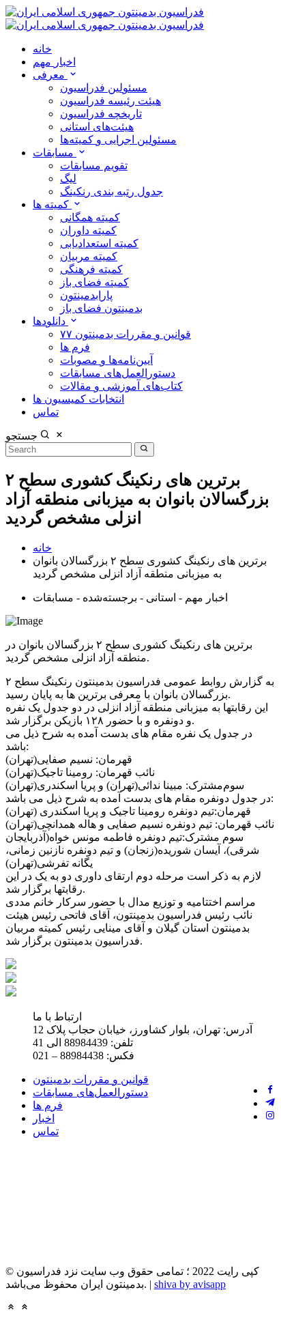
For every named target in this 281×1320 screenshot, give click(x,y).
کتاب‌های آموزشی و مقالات (121, 386)
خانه (42, 49)
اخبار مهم (54, 62)
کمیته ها (52, 204)
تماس (46, 412)
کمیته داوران (88, 230)
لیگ (68, 178)
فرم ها (75, 347)
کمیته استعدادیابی (99, 243)
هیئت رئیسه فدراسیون (110, 100)
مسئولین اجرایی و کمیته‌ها (118, 139)
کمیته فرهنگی (91, 269)
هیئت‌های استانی (97, 126)
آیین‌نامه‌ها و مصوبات (106, 360)
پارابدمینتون (86, 295)
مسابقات (54, 152)
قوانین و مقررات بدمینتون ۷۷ (125, 334)
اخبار (44, 1118)
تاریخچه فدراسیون (101, 113)
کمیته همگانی (90, 217)
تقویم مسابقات (94, 165)
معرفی (50, 75)
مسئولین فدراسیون (103, 88)
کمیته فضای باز (94, 282)
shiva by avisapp (190, 1284)
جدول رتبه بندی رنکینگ (111, 191)
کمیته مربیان (88, 256)
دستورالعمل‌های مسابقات (117, 373)
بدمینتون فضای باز (101, 308)
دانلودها (50, 321)
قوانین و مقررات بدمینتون (91, 1079)
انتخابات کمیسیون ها (78, 399)
